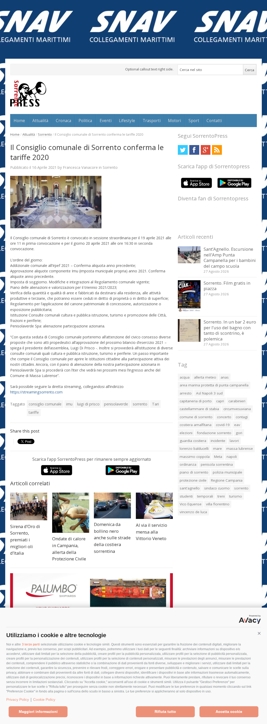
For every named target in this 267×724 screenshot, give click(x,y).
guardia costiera (193, 440)
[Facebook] (194, 150)
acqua (185, 377)
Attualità (40, 120)
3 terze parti (31, 644)
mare (217, 448)
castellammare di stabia (199, 408)
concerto (224, 417)
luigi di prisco (88, 404)
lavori (234, 440)
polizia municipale (227, 472)
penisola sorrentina (217, 464)
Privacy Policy (17, 699)
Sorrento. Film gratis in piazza (227, 286)
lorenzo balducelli (194, 448)
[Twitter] (182, 150)
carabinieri (236, 401)
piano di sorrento (194, 472)
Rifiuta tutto (165, 711)
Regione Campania (226, 480)
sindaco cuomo (217, 488)
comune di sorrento (196, 417)
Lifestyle (127, 120)
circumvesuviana (237, 408)
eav (237, 424)
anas (225, 377)
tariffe (34, 412)
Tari (155, 404)
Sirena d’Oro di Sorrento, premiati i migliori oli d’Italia (25, 539)
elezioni (186, 432)
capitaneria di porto (196, 401)
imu (69, 404)
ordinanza (188, 464)
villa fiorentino (217, 504)
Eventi (106, 120)
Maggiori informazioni (38, 711)
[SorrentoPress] (28, 93)
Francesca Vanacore (80, 167)
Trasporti (152, 120)
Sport (194, 120)
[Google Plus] (205, 150)
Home (19, 120)
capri (220, 401)
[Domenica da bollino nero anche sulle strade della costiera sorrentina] (112, 505)
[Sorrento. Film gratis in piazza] (189, 310)
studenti (186, 496)
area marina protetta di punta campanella (214, 385)
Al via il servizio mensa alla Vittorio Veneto (151, 531)
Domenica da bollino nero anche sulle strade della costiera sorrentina (112, 537)
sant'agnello (190, 488)
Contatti (214, 120)
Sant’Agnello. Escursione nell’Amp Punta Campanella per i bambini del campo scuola (230, 257)
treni (221, 496)
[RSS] (217, 150)
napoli (232, 456)
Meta (218, 456)
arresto (186, 393)
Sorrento (45, 134)
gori (239, 432)
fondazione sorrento (214, 432)
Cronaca (63, 120)
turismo (235, 496)
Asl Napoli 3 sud (209, 393)
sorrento (140, 404)
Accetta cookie (229, 711)
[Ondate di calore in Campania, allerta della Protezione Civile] (70, 513)
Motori (174, 120)
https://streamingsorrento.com (36, 392)
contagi (242, 417)
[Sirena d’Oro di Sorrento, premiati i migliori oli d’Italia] (28, 506)
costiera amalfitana (195, 424)
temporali (205, 496)
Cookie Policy (44, 699)
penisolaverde (116, 404)
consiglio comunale (45, 404)
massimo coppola (195, 456)
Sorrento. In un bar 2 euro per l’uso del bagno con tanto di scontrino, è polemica (230, 330)
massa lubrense (239, 448)
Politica (85, 120)
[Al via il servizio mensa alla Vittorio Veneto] (154, 506)
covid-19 (223, 424)
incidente (218, 440)
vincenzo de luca (193, 512)
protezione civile (193, 480)
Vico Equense (191, 504)
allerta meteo (205, 377)
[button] (259, 633)
